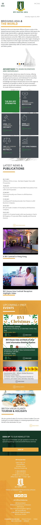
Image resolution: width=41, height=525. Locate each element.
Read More (36, 425)
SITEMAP (26, 521)
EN (35, 3)
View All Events (20, 387)
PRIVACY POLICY (26, 519)
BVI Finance (20, 507)
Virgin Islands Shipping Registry (20, 512)
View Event (28, 335)
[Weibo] (25, 497)
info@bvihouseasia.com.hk (20, 475)
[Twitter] (18, 497)
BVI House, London (20, 514)
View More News (20, 225)
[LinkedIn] (22, 497)
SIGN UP (20, 450)
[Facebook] (15, 497)
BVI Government (20, 503)
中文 (38, 3)
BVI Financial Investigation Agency (20, 508)
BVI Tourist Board (20, 510)
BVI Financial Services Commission (20, 505)
